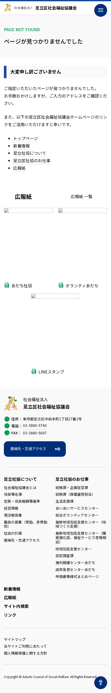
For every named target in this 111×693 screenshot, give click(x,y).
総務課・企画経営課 (72, 487)
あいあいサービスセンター (77, 508)
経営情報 (11, 508)
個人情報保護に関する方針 (25, 653)
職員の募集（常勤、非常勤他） (25, 524)
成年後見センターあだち (75, 569)
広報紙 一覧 (81, 196)
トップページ (25, 138)
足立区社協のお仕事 (31, 160)
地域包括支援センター (74, 548)
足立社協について (29, 153)
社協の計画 (13, 533)
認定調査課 (65, 555)
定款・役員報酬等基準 (22, 501)
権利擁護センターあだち (75, 562)
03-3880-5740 (35, 425)
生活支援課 (65, 501)
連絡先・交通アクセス (28, 448)
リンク (10, 615)
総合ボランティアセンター (77, 515)
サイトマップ (15, 639)
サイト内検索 (16, 606)
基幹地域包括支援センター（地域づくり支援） (81, 524)
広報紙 (19, 168)
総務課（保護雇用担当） (75, 494)
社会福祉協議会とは (20, 487)
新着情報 (21, 146)
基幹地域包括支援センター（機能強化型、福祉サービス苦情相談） (81, 537)
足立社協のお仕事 (72, 479)
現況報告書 (13, 515)
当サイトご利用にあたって (25, 646)
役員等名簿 (13, 494)
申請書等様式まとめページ (77, 576)
